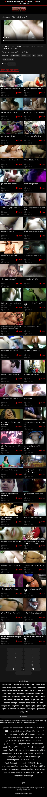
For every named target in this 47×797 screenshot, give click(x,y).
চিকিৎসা (26, 690)
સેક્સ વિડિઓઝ (40, 753)
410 (32, 669)
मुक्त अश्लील (40, 772)
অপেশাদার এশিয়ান (24, 3)
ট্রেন (32, 696)
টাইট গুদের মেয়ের (30, 693)
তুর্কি (5, 700)
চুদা (11, 731)
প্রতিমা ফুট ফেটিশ (23, 712)
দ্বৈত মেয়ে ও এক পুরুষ (30, 700)
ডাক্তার (36, 696)
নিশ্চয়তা (33, 703)
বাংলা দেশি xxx (13, 734)
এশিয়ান (14, 687)
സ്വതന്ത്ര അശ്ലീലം (10, 766)
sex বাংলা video (30, 728)
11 (14, 669)
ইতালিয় (32, 684)
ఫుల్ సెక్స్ (39, 763)
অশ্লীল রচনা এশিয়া (26, 55)
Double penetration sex (15, 1)
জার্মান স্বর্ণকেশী (20, 693)
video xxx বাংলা (30, 750)
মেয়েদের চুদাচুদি (40, 731)
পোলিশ (22, 706)
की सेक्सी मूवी (31, 763)
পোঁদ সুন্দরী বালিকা (15, 706)
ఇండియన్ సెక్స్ (35, 760)
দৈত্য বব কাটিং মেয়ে (18, 700)
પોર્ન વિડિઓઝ (25, 760)
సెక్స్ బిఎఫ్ (20, 756)
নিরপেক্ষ (28, 703)
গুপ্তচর (15, 690)
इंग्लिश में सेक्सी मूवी (7, 753)
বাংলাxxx (5, 731)
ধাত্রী (38, 700)
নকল (34, 55)
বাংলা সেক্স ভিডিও (15, 737)
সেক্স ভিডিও (28, 740)
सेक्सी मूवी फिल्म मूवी (14, 769)
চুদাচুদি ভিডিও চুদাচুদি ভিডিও (37, 734)
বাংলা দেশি (7, 737)
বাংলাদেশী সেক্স (40, 728)
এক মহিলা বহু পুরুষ (40, 684)
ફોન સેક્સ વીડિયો (29, 772)
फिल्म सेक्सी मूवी (28, 776)
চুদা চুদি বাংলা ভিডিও (18, 728)
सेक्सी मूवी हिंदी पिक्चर (27, 737)
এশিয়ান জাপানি (41, 687)
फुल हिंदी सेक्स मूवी (11, 740)
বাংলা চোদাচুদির (22, 763)
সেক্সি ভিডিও (19, 772)
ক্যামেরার (9, 690)
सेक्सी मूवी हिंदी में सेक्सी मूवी (32, 756)
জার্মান (34, 690)
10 (32, 665)
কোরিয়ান (4, 690)
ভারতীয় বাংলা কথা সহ (8, 59)
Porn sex (29, 1)
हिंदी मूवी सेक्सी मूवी (40, 769)
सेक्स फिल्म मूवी (13, 750)
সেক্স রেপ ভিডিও (11, 64)
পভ (37, 703)
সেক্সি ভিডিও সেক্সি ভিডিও (38, 744)
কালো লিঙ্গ (21, 750)
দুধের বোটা (10, 700)
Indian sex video (11, 763)
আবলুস (22, 684)
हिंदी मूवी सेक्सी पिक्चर (24, 744)
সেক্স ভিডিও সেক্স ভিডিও (29, 731)
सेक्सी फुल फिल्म (23, 766)
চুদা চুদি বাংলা (21, 740)
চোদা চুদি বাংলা (38, 737)
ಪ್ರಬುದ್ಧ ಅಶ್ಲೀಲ (11, 756)
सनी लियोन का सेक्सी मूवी (37, 747)
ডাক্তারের (42, 696)
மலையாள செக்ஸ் (9, 772)
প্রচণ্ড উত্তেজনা (12, 709)
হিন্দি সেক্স (5, 734)
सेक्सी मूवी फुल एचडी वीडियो (37, 766)
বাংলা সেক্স (40, 55)
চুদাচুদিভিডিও (16, 747)
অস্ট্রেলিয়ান (16, 684)
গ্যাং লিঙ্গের (20, 690)
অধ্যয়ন (38, 1)
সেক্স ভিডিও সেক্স (18, 793)
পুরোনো (41, 703)
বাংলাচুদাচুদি (4, 750)
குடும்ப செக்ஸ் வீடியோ (10, 744)
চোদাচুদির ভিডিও (23, 681)
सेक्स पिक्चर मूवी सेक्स (13, 760)
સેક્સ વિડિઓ (41, 750)
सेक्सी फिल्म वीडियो (24, 734)
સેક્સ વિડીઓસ (29, 753)
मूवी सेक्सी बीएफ (18, 753)
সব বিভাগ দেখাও (23, 716)
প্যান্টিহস (28, 706)
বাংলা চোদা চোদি (25, 747)
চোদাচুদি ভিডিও (37, 740)
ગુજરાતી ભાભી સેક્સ (27, 769)
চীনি (31, 690)
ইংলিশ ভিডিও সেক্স (7, 728)
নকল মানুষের (7, 703)
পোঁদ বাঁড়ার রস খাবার (5, 706)
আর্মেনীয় (27, 684)
